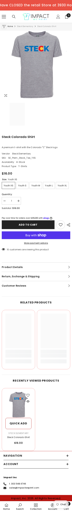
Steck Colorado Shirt (18, 437)
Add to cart (28, 224)
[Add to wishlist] (60, 224)
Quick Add (18, 423)
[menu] (4, 17)
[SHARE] (67, 225)
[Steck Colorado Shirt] (18, 405)
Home (10, 26)
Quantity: (7, 194)
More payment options (36, 243)
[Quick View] (28, 401)
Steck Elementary (25, 26)
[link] (18, 356)
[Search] (14, 17)
